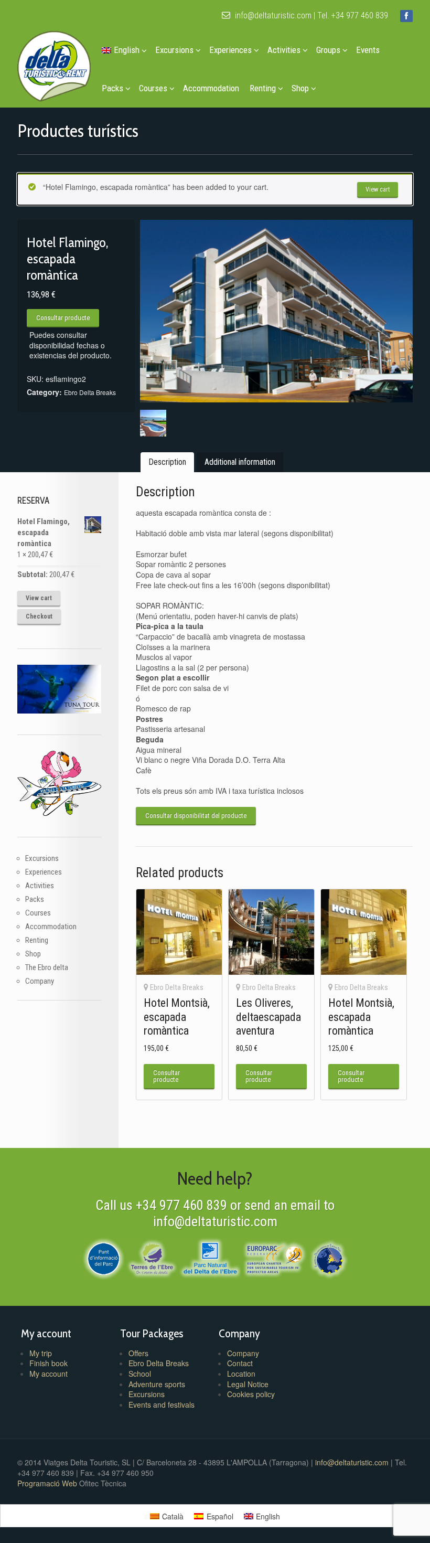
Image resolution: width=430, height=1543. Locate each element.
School (139, 1373)
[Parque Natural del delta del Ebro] (210, 1257)
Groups (328, 50)
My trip (40, 1353)
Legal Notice (247, 1384)
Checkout (39, 616)
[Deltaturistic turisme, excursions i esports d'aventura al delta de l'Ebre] (54, 64)
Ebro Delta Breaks (90, 392)
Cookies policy (251, 1394)
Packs (112, 88)
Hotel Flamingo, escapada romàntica (43, 532)
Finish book (48, 1363)
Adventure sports (156, 1384)
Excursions (174, 50)
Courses (153, 88)
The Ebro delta (46, 967)
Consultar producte (63, 318)
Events (368, 50)
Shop (300, 88)
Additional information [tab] (240, 462)
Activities (283, 50)
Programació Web (48, 1483)
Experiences (230, 50)
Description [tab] (167, 462)
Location (241, 1373)
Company (39, 981)
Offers (138, 1353)
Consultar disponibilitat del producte (195, 816)
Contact (240, 1363)
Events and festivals (161, 1404)
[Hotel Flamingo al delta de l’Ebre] (276, 311)
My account (48, 1373)
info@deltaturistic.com (272, 15)
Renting (263, 88)
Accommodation (211, 88)
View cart (378, 189)
